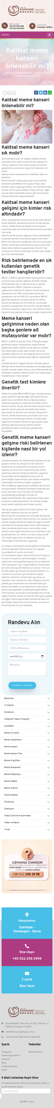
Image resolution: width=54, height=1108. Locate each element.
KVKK (4, 1070)
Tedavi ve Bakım (11, 822)
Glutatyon (9, 712)
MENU (5, 34)
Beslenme (9, 698)
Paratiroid (9, 802)
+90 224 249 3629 (16, 28)
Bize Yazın (27, 986)
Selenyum (9, 809)
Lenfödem (9, 726)
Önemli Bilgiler (11, 795)
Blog (4, 1062)
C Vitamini (9, 705)
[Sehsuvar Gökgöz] (27, 10)
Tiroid (7, 829)
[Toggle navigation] (49, 35)
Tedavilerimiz (25, 73)
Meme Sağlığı (10, 781)
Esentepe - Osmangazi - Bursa (27, 930)
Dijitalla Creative (27, 1101)
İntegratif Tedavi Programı (16, 719)
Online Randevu (9, 1066)
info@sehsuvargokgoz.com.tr (20, 1031)
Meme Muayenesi (12, 767)
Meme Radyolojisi (12, 774)
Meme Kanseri (11, 746)
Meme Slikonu (11, 788)
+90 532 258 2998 (16, 26)
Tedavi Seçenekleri (11, 1055)
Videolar (6, 1059)
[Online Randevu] (27, 866)
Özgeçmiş (6, 1051)
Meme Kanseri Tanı (13, 753)
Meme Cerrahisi (11, 733)
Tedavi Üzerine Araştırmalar (17, 815)
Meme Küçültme (12, 760)
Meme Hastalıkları (13, 740)
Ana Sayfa (10, 73)
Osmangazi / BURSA (44, 27)
